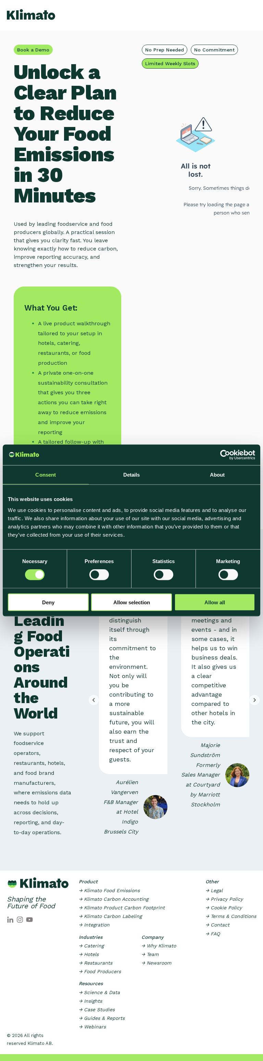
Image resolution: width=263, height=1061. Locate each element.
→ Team (150, 954)
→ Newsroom (156, 963)
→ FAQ (212, 933)
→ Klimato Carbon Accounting (113, 899)
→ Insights (90, 1001)
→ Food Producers (100, 971)
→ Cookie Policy (223, 907)
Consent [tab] (45, 475)
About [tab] (217, 475)
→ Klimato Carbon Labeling (110, 916)
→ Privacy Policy (224, 899)
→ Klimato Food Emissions (109, 890)
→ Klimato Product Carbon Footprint (122, 907)
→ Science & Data (99, 992)
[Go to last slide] (94, 700)
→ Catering (91, 945)
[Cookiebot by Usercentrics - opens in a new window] (225, 455)
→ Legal (214, 890)
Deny (48, 602)
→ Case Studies (97, 1009)
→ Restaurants (95, 963)
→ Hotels (89, 954)
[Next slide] (254, 700)
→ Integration (94, 925)
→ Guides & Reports (102, 1018)
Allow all (214, 602)
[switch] (99, 574)
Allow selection (131, 602)
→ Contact (217, 925)
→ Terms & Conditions (230, 916)
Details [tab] (131, 475)
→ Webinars (92, 1026)
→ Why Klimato (158, 945)
